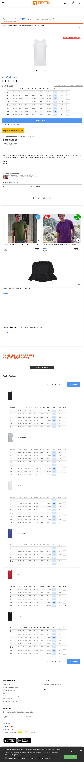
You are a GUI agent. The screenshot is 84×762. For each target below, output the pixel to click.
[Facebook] (33, 198)
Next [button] (79, 54)
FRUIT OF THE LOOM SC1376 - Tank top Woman (22, 176)
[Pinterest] (44, 198)
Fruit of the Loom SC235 (10, 143)
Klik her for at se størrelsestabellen (68, 85)
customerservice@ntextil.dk (53, 684)
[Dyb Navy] (16, 81)
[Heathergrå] (8, 81)
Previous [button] (6, 54)
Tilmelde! (27, 717)
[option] (42, 52)
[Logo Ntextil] (42, 3)
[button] (65, 3)
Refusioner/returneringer (11, 696)
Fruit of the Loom (9, 26)
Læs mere (22, 755)
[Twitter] (38, 198)
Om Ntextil (6, 684)
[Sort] (5, 81)
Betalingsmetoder (9, 690)
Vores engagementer (10, 701)
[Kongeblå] (13, 81)
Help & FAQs (7, 698)
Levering (6, 693)
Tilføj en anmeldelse (42, 367)
